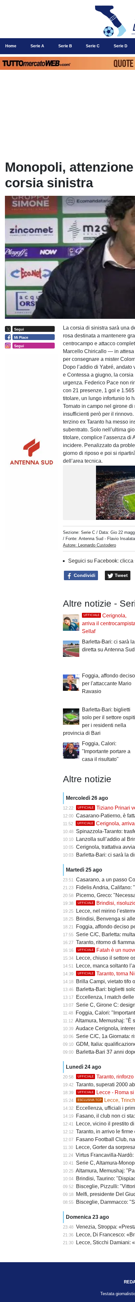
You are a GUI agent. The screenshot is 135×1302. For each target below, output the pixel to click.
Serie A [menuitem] (37, 46)
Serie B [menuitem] (65, 46)
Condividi (83, 575)
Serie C (88, 532)
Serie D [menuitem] (120, 46)
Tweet (120, 575)
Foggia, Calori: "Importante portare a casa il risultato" (106, 751)
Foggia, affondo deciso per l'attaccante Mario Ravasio (108, 683)
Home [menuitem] (10, 46)
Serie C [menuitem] (93, 46)
